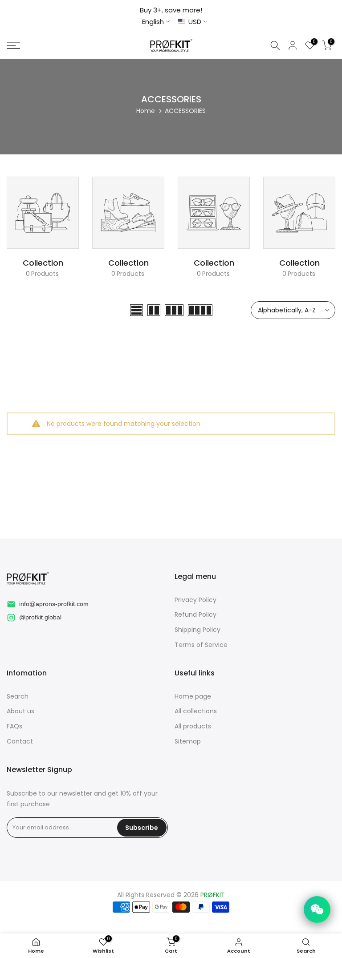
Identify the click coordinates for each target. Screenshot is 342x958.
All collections (196, 711)
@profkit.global (40, 617)
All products (193, 726)
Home (145, 110)
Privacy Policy (195, 600)
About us (20, 711)
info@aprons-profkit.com (54, 603)
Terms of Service (201, 645)
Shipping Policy (197, 630)
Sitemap (188, 741)
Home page (193, 696)
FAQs (14, 726)
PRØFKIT (212, 895)
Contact (20, 741)
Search (17, 696)
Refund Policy (195, 614)
